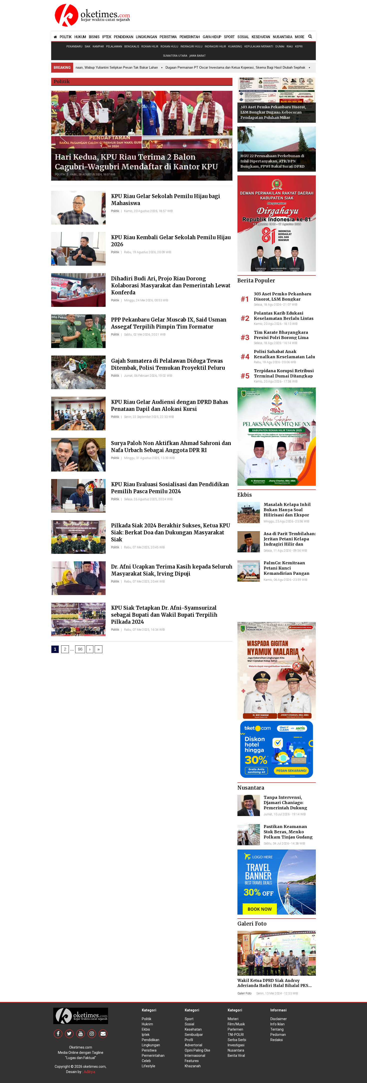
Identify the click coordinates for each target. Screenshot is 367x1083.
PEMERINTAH (190, 37)
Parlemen (235, 1029)
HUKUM (80, 37)
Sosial (189, 1024)
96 (80, 649)
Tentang (277, 1029)
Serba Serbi (237, 1040)
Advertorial (193, 1045)
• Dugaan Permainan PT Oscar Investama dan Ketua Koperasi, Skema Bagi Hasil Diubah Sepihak (217, 67)
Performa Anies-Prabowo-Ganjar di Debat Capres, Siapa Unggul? (134, 161)
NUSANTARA (282, 37)
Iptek (146, 1035)
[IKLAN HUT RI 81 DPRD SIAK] (276, 223)
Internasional (195, 1056)
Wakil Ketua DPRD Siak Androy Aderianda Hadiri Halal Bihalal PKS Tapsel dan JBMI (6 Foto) (272, 985)
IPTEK (106, 37)
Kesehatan (193, 1029)
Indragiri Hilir (215, 46)
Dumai (279, 46)
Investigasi (236, 1045)
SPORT (229, 37)
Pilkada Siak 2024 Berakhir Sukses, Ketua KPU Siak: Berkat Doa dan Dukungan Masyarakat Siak (170, 532)
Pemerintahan (153, 1056)
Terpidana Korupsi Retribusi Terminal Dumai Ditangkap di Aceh (284, 376)
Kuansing (235, 46)
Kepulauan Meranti (258, 46)
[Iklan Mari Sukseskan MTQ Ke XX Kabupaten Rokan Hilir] (276, 436)
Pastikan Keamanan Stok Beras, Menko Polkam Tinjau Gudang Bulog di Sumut (288, 834)
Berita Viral (236, 1056)
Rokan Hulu (169, 46)
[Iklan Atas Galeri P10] (276, 882)
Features (192, 1061)
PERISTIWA (168, 37)
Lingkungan (151, 1045)
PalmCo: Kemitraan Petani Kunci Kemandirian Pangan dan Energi (287, 570)
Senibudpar (194, 1035)
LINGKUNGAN (146, 37)
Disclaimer (278, 1019)
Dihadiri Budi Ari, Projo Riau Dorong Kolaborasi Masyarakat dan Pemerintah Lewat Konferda (170, 285)
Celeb (146, 1061)
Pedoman (278, 1035)
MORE (299, 37)
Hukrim (147, 1024)
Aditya (89, 1072)
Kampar (98, 46)
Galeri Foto (244, 993)
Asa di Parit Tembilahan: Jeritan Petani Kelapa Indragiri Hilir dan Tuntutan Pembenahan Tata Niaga (290, 544)
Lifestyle (148, 1066)
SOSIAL (243, 37)
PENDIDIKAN (123, 37)
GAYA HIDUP (212, 37)
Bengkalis (131, 46)
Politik (60, 174)
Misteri (233, 1019)
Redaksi (276, 1040)
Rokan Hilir (149, 46)
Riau (290, 46)
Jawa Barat (197, 55)
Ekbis (146, 1029)
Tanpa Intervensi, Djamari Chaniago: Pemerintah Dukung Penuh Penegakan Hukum (285, 808)
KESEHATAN (261, 37)
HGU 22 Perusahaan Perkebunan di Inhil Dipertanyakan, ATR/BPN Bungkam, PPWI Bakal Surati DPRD (272, 161)
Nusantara (236, 1050)
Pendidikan (150, 1040)
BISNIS (94, 37)
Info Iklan (277, 1024)
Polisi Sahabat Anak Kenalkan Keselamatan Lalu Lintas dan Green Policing (284, 356)
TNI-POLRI (236, 1035)
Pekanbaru (74, 46)
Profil (189, 1040)
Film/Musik (236, 1024)
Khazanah (193, 1066)
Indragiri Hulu (191, 46)
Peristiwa (149, 1050)
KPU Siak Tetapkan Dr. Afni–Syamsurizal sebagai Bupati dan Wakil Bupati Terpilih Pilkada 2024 (164, 615)
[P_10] (276, 749)
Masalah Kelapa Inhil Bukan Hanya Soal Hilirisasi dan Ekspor (287, 509)
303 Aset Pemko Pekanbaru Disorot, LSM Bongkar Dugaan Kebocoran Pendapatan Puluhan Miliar (273, 112)
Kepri (299, 46)
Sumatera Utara (175, 55)
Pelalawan (114, 46)
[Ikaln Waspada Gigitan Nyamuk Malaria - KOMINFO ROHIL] (276, 671)
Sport (189, 1019)
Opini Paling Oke (197, 1050)
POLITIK (66, 37)
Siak (87, 46)
